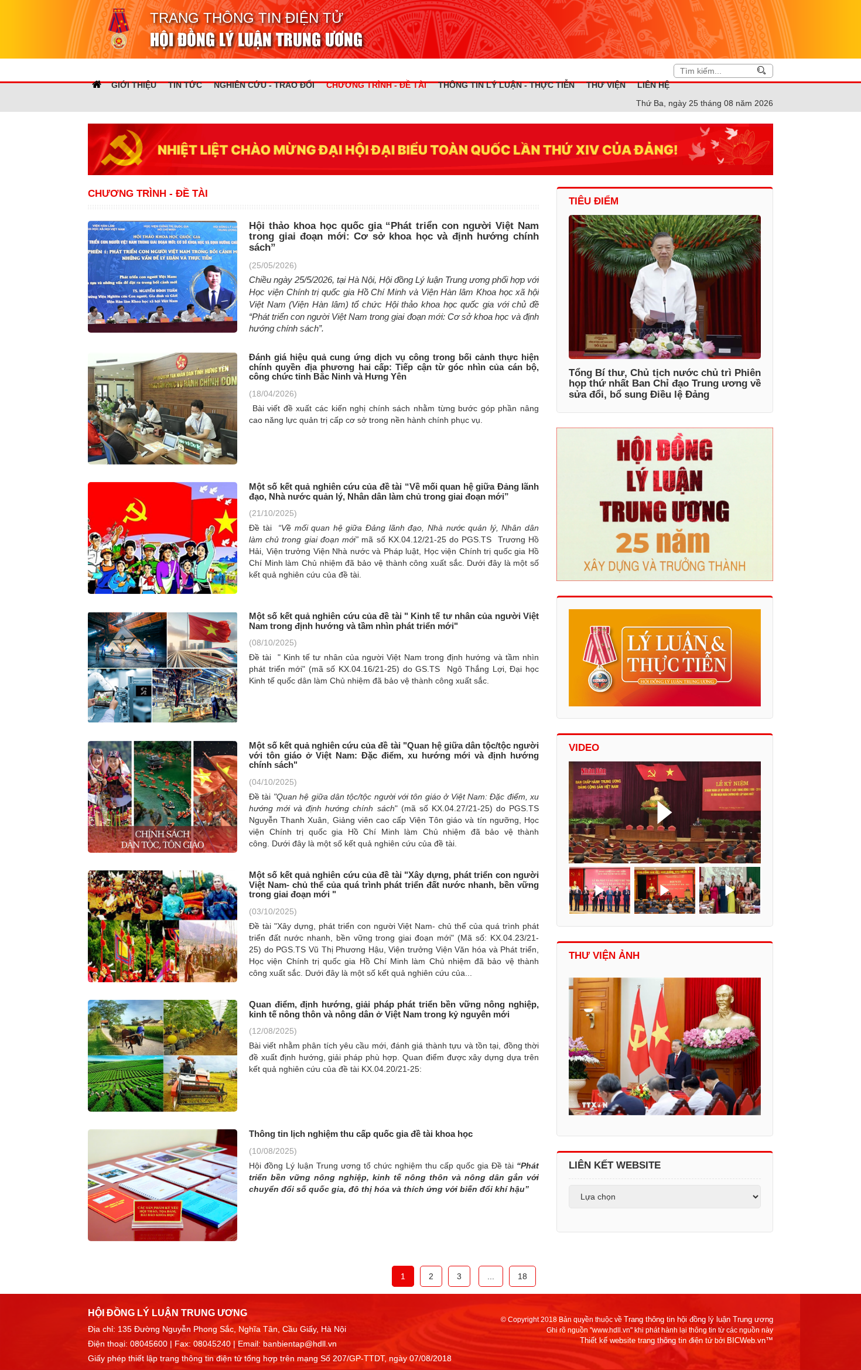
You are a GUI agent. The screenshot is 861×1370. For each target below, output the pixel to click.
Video (584, 747)
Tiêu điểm (594, 201)
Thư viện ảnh (604, 955)
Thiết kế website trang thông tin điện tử (646, 1340)
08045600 (149, 1343)
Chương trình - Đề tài (148, 193)
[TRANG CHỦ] (96, 84)
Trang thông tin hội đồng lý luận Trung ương (698, 1319)
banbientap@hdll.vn (300, 1343)
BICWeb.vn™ (750, 1340)
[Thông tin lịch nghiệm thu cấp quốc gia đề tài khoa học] (162, 1185)
